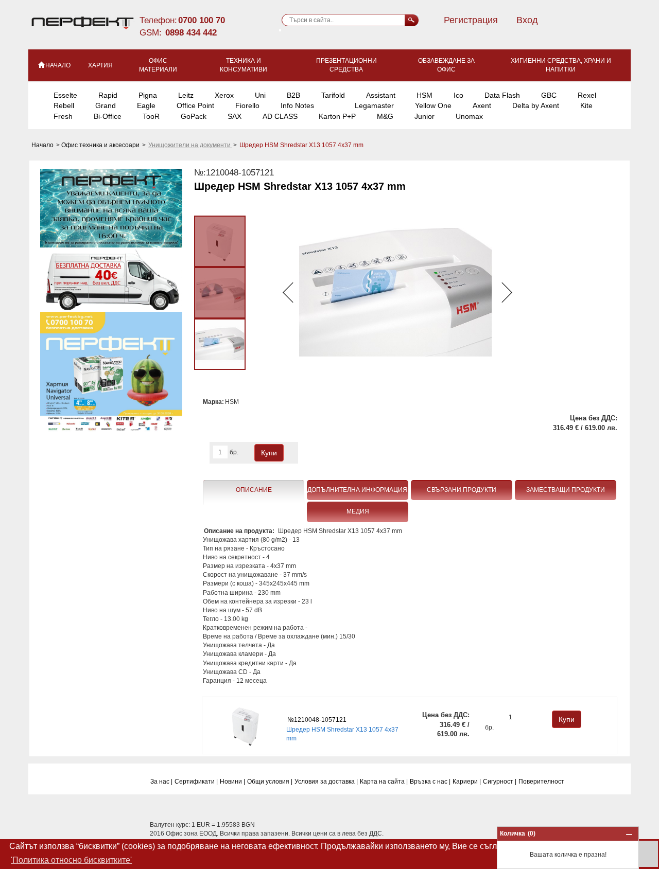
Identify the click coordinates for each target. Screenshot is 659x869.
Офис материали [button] (158, 65)
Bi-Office (108, 116)
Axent (482, 105)
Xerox (224, 95)
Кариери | (467, 781)
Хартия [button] (100, 65)
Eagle (146, 105)
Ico (458, 95)
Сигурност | (499, 781)
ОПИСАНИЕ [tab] (254, 489)
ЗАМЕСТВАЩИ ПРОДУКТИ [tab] (565, 489)
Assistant (380, 95)
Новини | (232, 781)
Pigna (147, 95)
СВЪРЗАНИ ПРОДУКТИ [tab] (461, 489)
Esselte (65, 95)
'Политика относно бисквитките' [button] (71, 860)
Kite (586, 105)
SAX (234, 116)
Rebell (64, 105)
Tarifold (333, 95)
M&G (385, 116)
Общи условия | (269, 781)
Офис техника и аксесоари (101, 145)
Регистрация (471, 20)
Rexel (587, 95)
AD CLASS (280, 116)
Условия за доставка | (326, 781)
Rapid (107, 95)
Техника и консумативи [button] (243, 65)
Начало (43, 145)
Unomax (469, 116)
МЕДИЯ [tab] (357, 511)
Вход (527, 20)
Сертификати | (196, 781)
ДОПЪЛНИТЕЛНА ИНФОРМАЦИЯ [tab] (357, 489)
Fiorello (247, 105)
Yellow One (433, 105)
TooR (151, 116)
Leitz (186, 95)
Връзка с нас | (430, 781)
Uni (260, 95)
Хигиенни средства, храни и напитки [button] (561, 65)
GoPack (193, 116)
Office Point (195, 105)
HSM (424, 95)
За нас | (161, 781)
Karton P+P (337, 116)
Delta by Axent (535, 105)
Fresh (63, 116)
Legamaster (374, 105)
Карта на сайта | (384, 781)
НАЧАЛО (58, 65)
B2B (293, 95)
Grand (105, 105)
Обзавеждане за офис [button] (446, 65)
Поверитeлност (541, 781)
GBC (549, 95)
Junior (424, 116)
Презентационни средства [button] (346, 65)
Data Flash (502, 95)
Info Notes (297, 105)
